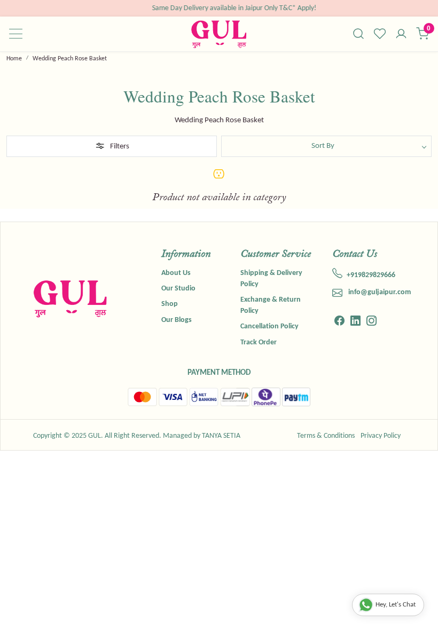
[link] (358, 33)
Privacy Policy (381, 436)
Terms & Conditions (326, 436)
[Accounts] (401, 34)
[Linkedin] (355, 323)
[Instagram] (371, 323)
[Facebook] (339, 323)
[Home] (219, 34)
